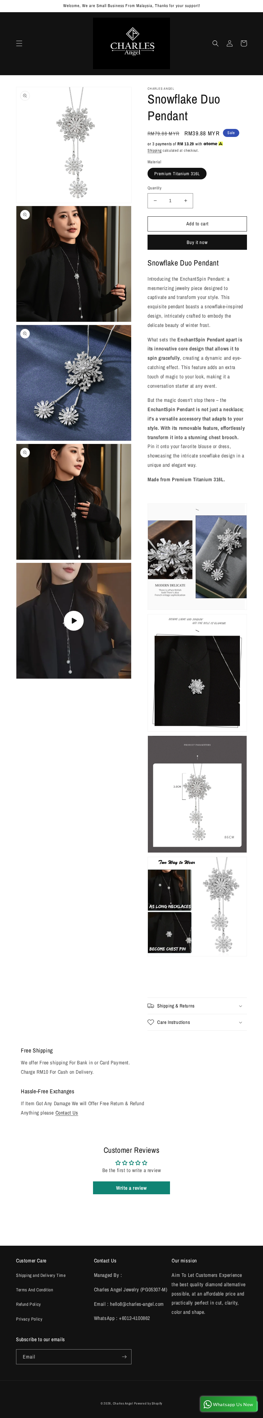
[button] (19, 43)
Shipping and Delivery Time (41, 1275)
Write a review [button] (131, 1187)
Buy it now (197, 242)
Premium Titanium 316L (177, 173)
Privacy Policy (29, 1319)
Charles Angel (123, 1403)
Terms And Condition (34, 1290)
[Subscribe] (124, 1356)
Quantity (154, 188)
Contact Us (66, 1112)
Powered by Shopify (148, 1403)
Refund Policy (28, 1304)
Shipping (155, 150)
